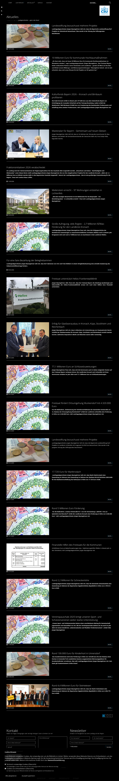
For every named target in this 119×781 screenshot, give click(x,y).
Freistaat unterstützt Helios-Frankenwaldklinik (74, 278)
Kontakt (49, 3)
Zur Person (19, 3)
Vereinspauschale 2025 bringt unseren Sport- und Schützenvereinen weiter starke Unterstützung (76, 618)
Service (40, 3)
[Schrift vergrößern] (1, 15)
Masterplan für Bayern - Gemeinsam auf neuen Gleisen (79, 130)
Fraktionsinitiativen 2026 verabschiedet (26, 167)
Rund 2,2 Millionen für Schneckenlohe (70, 580)
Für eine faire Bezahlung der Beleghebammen (29, 260)
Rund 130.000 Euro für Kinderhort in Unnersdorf (76, 653)
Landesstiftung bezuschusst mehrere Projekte (74, 25)
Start (10, 3)
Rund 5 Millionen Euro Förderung (68, 508)
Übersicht (32, 764)
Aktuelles (30, 3)
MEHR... (110, 49)
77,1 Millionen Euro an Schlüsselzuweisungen (74, 366)
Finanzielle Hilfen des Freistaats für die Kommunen (77, 544)
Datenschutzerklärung (56, 760)
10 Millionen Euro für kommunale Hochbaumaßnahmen (79, 57)
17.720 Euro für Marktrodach (66, 471)
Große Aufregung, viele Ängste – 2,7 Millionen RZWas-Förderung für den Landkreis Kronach (78, 225)
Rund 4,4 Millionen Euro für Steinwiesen (71, 685)
